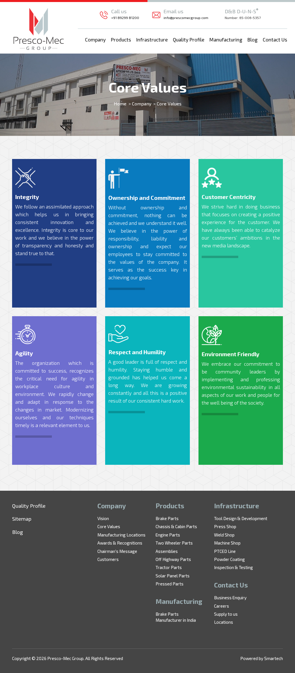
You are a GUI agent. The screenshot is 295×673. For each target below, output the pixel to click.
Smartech (273, 658)
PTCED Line (225, 551)
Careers (221, 605)
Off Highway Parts (173, 559)
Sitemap (21, 518)
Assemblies (167, 551)
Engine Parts (168, 534)
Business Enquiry (230, 597)
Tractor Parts (169, 567)
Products (121, 39)
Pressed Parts (170, 583)
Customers (108, 559)
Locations (223, 622)
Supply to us (226, 614)
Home (120, 103)
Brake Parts (167, 518)
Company (95, 39)
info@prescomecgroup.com (186, 18)
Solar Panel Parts (173, 575)
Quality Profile (188, 39)
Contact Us (275, 39)
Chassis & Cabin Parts (176, 526)
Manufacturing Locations (121, 534)
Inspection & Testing (233, 567)
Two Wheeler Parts (174, 542)
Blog (252, 39)
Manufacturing (225, 39)
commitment (122, 215)
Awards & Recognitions (119, 542)
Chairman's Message (117, 551)
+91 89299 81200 (125, 18)
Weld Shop (224, 534)
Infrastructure (152, 39)
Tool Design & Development (240, 518)
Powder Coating (229, 559)
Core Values (108, 526)
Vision (103, 518)
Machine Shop (227, 542)
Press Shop (225, 526)
